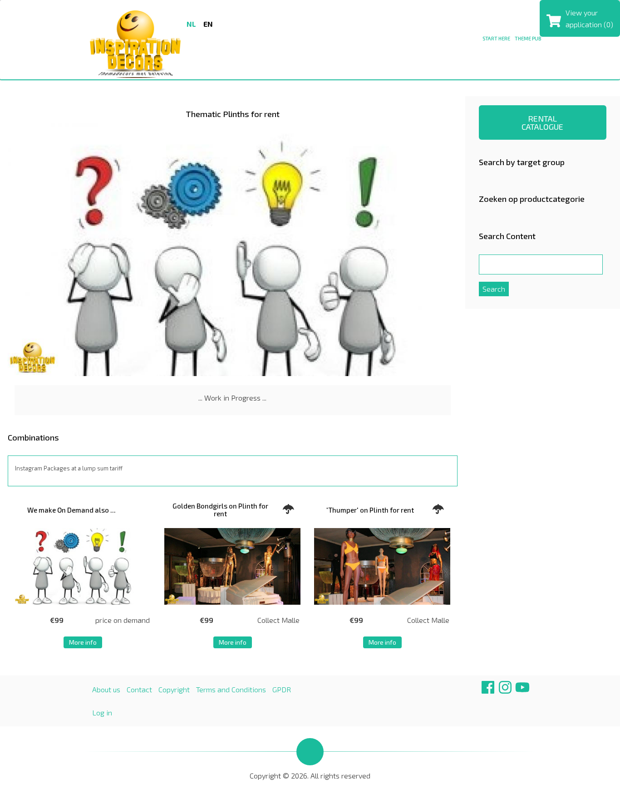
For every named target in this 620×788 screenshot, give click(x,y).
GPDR (281, 689)
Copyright (174, 689)
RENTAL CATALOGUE (542, 122)
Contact (139, 689)
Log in (102, 712)
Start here (496, 38)
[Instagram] (505, 690)
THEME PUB (528, 38)
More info (83, 642)
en (208, 24)
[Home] (135, 43)
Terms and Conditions (231, 689)
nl (191, 24)
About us (106, 689)
